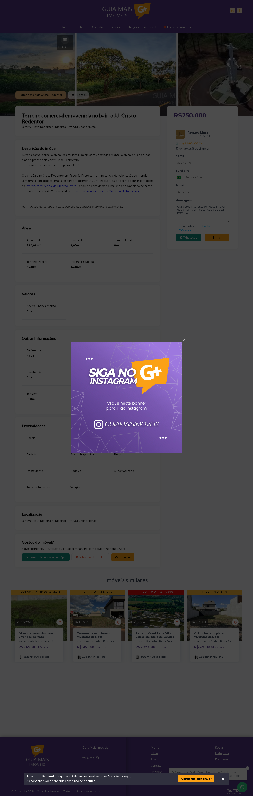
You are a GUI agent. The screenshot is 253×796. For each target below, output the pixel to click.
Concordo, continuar (196, 778)
